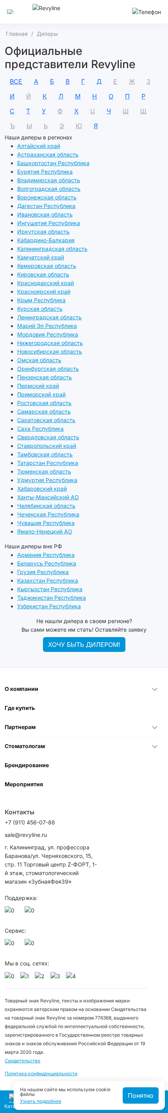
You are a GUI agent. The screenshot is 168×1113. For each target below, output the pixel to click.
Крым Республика (41, 300)
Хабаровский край (42, 488)
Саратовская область (46, 420)
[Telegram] (31, 912)
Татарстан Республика (47, 463)
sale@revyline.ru (26, 834)
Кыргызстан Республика (49, 589)
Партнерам (20, 727)
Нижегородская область (50, 343)
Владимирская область (48, 180)
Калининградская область (52, 248)
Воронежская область (47, 197)
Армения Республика (46, 554)
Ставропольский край (46, 445)
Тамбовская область (45, 454)
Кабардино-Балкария (46, 240)
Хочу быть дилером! (84, 644)
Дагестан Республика (46, 206)
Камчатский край (40, 257)
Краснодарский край (45, 283)
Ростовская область (44, 403)
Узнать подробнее (40, 1101)
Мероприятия (24, 784)
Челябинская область (46, 505)
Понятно (141, 1095)
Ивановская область (45, 214)
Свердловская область (48, 437)
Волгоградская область (48, 188)
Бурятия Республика (45, 171)
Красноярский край (43, 291)
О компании (21, 688)
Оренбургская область (48, 368)
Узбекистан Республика (49, 606)
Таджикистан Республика (51, 597)
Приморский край (41, 394)
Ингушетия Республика (48, 223)
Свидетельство (22, 1061)
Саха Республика (40, 428)
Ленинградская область (49, 317)
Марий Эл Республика (47, 325)
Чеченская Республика (48, 514)
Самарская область (44, 411)
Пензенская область (44, 377)
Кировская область (43, 274)
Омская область (39, 360)
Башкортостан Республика (53, 163)
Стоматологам (25, 746)
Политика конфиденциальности (41, 1073)
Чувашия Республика (46, 523)
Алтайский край (38, 146)
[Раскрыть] (154, 689)
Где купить (20, 707)
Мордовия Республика (47, 334)
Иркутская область (43, 231)
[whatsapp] (11, 912)
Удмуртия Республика (47, 480)
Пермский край (38, 385)
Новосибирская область (49, 351)
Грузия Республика (43, 572)
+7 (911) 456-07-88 (30, 822)
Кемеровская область (46, 265)
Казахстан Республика (47, 580)
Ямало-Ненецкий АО (44, 531)
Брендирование (27, 765)
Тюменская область (44, 471)
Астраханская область (48, 154)
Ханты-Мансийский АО (48, 497)
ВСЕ (16, 81)
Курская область (40, 308)
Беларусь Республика (46, 563)
